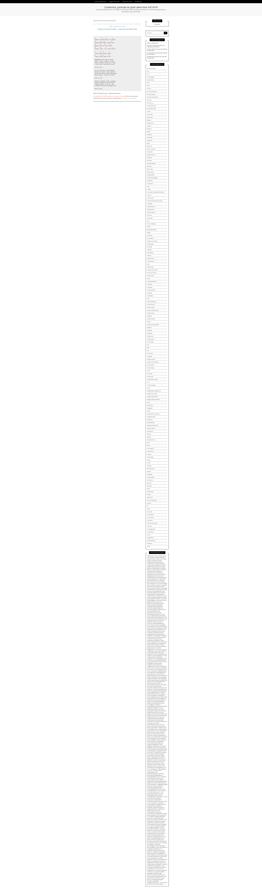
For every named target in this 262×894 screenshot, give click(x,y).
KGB (148, 347)
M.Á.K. (148, 388)
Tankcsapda (150, 514)
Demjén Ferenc (151, 212)
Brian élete (150, 169)
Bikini (148, 143)
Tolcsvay (149, 526)
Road (148, 488)
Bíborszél (149, 140)
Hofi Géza (149, 284)
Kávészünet (150, 336)
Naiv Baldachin (151, 422)
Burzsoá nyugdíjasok (152, 177)
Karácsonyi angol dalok (153, 324)
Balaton (149, 120)
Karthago (149, 330)
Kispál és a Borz (151, 359)
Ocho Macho (150, 448)
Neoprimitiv (150, 431)
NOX (148, 442)
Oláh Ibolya (150, 451)
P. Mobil (149, 465)
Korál (148, 370)
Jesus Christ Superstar (152, 310)
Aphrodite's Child (151, 108)
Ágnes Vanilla (150, 80)
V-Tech (149, 535)
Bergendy (149, 137)
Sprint (148, 509)
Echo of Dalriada (151, 224)
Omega (149, 454)
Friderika (149, 249)
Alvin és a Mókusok (152, 91)
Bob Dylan (150, 152)
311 (148, 74)
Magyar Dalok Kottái (114, 1)
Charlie (149, 189)
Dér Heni (149, 215)
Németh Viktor (151, 428)
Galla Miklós (150, 252)
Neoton (149, 434)
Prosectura (150, 480)
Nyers (148, 445)
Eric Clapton (150, 238)
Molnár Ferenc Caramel (153, 414)
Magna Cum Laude (152, 393)
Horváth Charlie (151, 290)
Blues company (151, 149)
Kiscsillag (149, 356)
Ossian (148, 460)
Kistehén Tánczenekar (153, 362)
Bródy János (150, 172)
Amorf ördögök (151, 94)
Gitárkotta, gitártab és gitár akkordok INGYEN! (131, 7)
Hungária (149, 293)
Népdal (149, 437)
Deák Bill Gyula (151, 206)
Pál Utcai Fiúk (150, 468)
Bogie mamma (151, 154)
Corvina (149, 195)
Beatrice (149, 128)
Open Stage (150, 457)
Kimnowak (150, 353)
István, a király (150, 307)
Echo (148, 221)
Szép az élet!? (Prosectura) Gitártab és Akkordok (157, 49)
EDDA (148, 226)
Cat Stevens (150, 183)
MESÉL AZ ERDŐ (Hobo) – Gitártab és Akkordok (107, 93)
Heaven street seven (152, 270)
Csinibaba (149, 203)
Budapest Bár (150, 175)
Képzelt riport (150, 339)
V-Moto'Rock (150, 532)
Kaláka (149, 321)
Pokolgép (149, 474)
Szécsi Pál (149, 511)
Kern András (150, 342)
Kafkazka (149, 316)
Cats (148, 186)
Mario (148, 402)
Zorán (148, 546)
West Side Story (151, 540)
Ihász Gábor (150, 295)
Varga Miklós (150, 537)
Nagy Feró (150, 419)
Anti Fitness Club (151, 105)
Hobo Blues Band (151, 281)
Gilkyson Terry (150, 258)
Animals (149, 100)
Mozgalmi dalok (151, 416)
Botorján (149, 166)
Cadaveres (150, 180)
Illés (148, 298)
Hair (148, 264)
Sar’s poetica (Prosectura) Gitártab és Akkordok (157, 53)
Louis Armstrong (151, 385)
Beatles (149, 126)
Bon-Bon (149, 160)
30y (148, 71)
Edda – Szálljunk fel (152, 43)
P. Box (148, 463)
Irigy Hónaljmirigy (151, 301)
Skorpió (149, 503)
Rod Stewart (150, 491)
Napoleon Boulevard (152, 425)
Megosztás (157, 24)
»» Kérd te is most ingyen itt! (129, 98)
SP (147, 506)
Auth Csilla (149, 114)
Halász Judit (150, 267)
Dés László (150, 218)
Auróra (149, 111)
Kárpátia (149, 327)
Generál (149, 255)
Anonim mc (150, 103)
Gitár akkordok (138, 1)
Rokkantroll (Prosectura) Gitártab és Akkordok (156, 57)
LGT (148, 382)
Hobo (110, 26)
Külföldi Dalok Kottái (127, 1)
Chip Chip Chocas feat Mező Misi (155, 192)
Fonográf (149, 247)
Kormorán (149, 373)
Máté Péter (150, 405)
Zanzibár (149, 543)
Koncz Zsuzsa (150, 368)
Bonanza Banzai (151, 163)
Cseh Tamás (150, 198)
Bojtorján (149, 157)
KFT (148, 344)
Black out (149, 146)
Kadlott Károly (150, 313)
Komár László (150, 365)
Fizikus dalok (150, 244)
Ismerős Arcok (151, 304)
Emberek (149, 235)
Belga (148, 131)
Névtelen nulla (151, 439)
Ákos (148, 82)
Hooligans (149, 287)
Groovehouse (150, 261)
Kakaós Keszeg (151, 319)
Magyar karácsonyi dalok (153, 399)
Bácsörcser (150, 117)
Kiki (148, 350)
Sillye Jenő (149, 497)
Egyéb (148, 232)
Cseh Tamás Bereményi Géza (154, 200)
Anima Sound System (152, 97)
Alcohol (149, 88)
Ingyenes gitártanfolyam (100, 1)
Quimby (149, 483)
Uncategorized (151, 529)
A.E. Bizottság (150, 77)
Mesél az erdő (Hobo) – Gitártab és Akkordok (117, 29)
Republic (149, 486)
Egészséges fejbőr (151, 229)
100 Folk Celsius (151, 68)
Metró (148, 411)
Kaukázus (149, 333)
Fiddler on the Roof (152, 241)
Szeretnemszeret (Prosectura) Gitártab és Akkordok (156, 46)
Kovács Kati (150, 376)
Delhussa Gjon (150, 209)
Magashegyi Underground (154, 391)
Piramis (149, 471)
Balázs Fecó (150, 123)
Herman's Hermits (152, 272)
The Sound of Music (152, 523)
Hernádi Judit (150, 275)
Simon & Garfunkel (152, 500)
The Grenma (150, 517)
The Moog (149, 520)
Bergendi (149, 134)
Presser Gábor (150, 477)
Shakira (149, 494)
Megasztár (150, 408)
